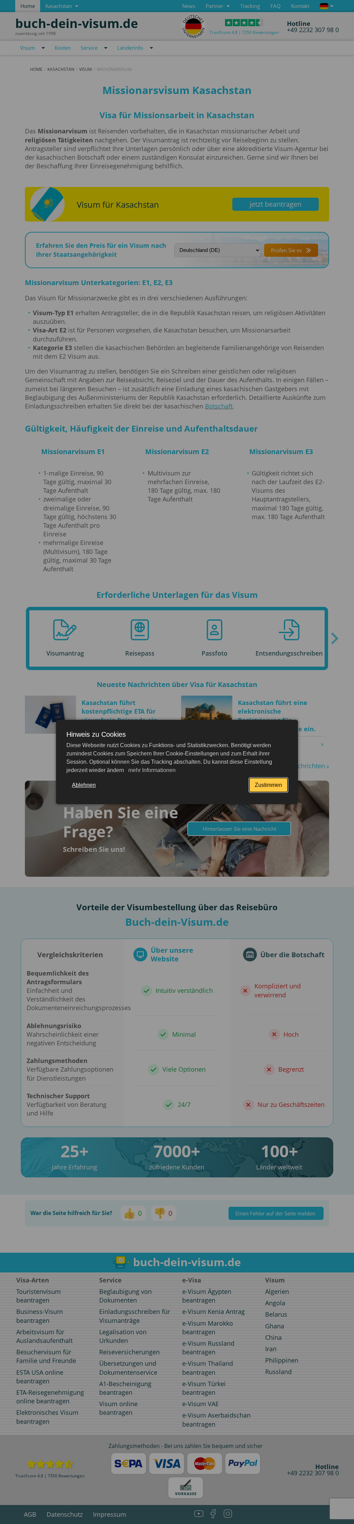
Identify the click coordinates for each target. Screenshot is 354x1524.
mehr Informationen (151, 770)
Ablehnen (84, 785)
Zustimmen (268, 785)
